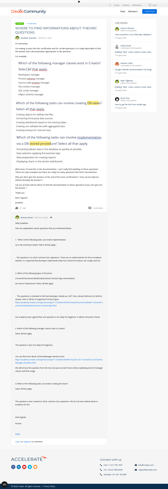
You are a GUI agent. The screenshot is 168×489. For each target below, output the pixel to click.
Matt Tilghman (126, 80)
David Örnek (125, 45)
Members (133, 11)
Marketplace (137, 5)
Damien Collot (126, 63)
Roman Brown (27, 217)
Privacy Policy (49, 486)
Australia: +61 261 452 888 (115, 474)
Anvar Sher (125, 98)
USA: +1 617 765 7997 (113, 465)
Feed (122, 11)
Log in (154, 5)
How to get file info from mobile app (130, 104)
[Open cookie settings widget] (4, 484)
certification (32, 23)
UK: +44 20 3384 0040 (113, 469)
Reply (17, 434)
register (27, 441)
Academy (125, 5)
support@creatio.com (147, 469)
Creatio (116, 5)
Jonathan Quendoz (29, 38)
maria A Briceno (127, 28)
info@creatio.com (146, 465)
